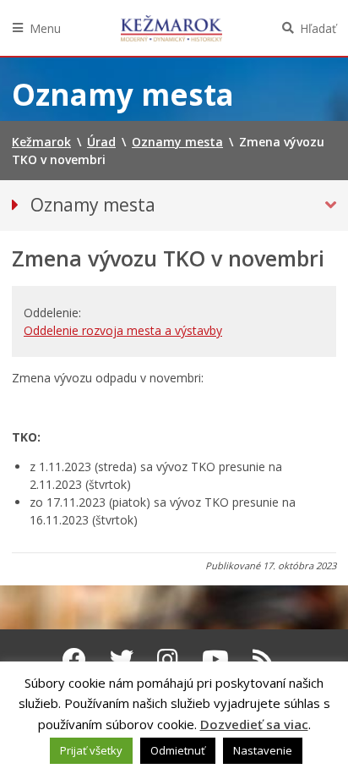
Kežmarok (171, 28)
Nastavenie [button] (262, 750)
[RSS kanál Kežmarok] (263, 659)
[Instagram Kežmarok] (167, 659)
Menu (45, 28)
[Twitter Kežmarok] (121, 659)
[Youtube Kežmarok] (215, 659)
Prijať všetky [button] (91, 750)
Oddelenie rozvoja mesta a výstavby (123, 330)
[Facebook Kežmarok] (74, 659)
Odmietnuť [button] (177, 750)
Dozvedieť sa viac (254, 724)
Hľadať (318, 28)
